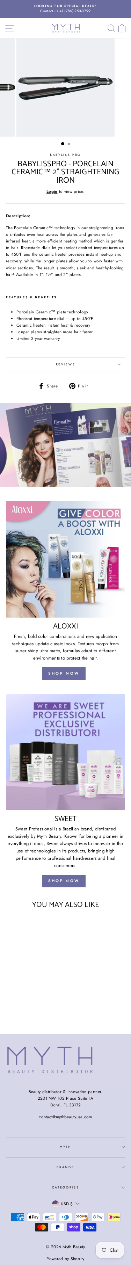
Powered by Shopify (65, 1259)
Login (52, 191)
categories (65, 1187)
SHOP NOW (63, 673)
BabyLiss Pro (65, 154)
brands (65, 1167)
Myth (65, 1146)
